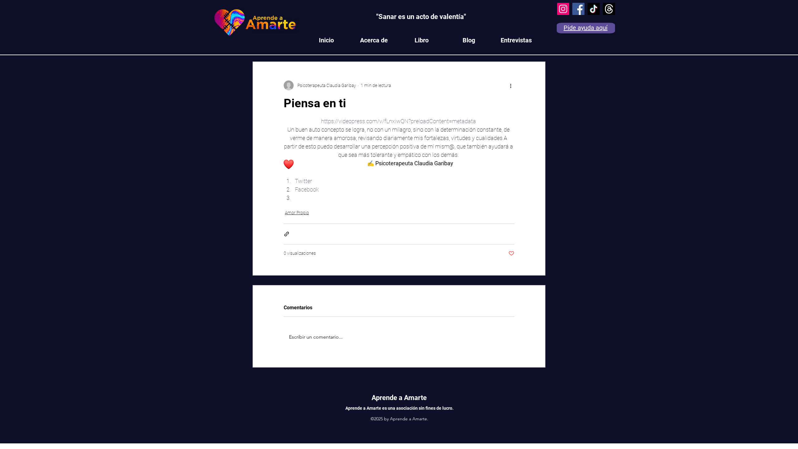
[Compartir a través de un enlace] (287, 234)
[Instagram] (563, 9)
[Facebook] (578, 9)
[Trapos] (609, 9)
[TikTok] (594, 9)
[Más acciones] (510, 85)
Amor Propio (297, 212)
